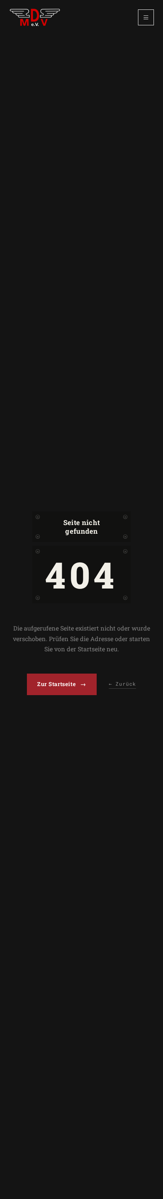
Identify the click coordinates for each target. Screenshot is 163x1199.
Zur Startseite (61, 684)
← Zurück (122, 683)
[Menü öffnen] (146, 17)
